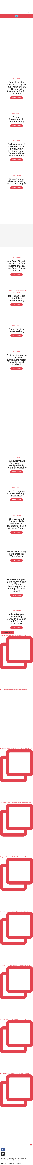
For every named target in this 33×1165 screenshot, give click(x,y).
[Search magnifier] (28, 13)
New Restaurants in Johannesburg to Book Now (16, 493)
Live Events (16, 78)
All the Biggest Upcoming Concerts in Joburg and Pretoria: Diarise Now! (16, 619)
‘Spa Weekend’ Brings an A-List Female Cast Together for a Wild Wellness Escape (16, 523)
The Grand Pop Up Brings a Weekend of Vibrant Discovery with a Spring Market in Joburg (16, 585)
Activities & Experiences (16, 77)
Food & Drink (17, 113)
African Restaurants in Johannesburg (16, 119)
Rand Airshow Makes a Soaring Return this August (16, 181)
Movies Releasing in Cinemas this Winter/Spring (16, 553)
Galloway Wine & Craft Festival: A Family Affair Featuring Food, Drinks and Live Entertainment (16, 150)
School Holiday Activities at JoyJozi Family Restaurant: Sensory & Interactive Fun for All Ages (17, 88)
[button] (16, 16)
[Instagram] (3, 1154)
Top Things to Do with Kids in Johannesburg (16, 298)
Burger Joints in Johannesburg (16, 330)
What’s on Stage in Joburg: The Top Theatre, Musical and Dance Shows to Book (16, 266)
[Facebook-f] (3, 1149)
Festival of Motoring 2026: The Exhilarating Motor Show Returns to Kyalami (16, 360)
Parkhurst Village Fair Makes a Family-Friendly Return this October (17, 464)
